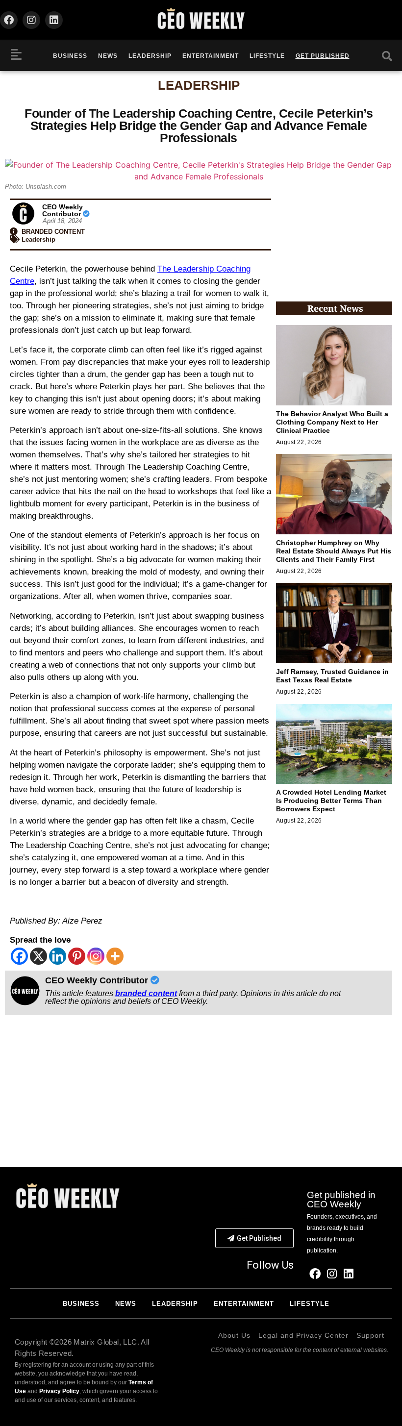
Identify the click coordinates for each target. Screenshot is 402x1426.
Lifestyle (267, 55)
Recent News (335, 308)
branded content (146, 993)
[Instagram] (31, 20)
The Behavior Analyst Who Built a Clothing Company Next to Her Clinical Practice (332, 422)
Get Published (323, 55)
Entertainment (210, 55)
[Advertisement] (334, 243)
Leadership (150, 55)
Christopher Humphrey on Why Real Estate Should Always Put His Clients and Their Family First (333, 551)
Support (370, 1335)
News (108, 55)
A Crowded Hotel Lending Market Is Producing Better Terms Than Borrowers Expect (331, 800)
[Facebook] (9, 20)
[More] (115, 956)
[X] (38, 956)
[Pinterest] (76, 956)
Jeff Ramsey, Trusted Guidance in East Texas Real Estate (332, 676)
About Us (234, 1335)
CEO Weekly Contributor (62, 210)
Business (70, 55)
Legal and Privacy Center (303, 1335)
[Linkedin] (54, 20)
